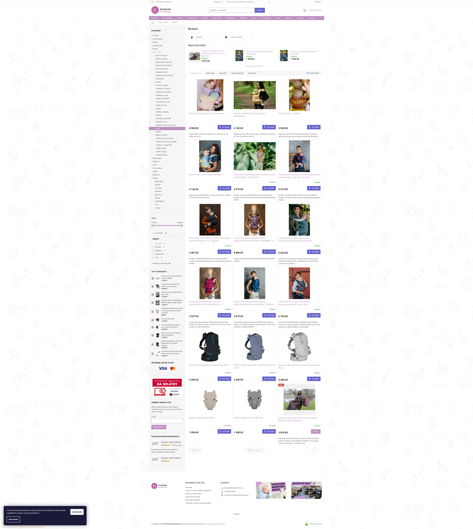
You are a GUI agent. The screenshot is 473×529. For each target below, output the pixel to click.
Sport (155, 165)
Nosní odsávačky (162, 69)
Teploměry (160, 79)
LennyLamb (161, 254)
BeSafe (159, 247)
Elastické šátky (161, 155)
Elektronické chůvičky (164, 62)
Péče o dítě (157, 52)
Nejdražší (222, 73)
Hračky (155, 42)
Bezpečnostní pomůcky (164, 75)
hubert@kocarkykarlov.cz (233, 488)
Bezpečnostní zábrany (164, 65)
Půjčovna (156, 175)
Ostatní (158, 108)
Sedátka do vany (162, 95)
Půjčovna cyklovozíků (193, 494)
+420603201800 (230, 491)
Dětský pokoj (157, 45)
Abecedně (252, 73)
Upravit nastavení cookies (215, 524)
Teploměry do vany (163, 102)
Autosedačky (157, 39)
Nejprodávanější (237, 73)
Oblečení (156, 161)
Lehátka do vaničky (163, 88)
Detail (316, 432)
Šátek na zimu (161, 151)
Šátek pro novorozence (165, 138)
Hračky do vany (161, 105)
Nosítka (158, 131)
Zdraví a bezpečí (161, 55)
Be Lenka (160, 243)
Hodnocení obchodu (192, 497)
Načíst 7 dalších (254, 450)
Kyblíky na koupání (162, 98)
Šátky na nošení (161, 135)
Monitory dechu (161, 59)
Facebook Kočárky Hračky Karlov (236, 495)
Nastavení (13, 519)
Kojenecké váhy (161, 72)
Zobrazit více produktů (253, 66)
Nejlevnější (210, 73)
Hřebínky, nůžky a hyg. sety (166, 125)
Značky (155, 178)
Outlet (155, 171)
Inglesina (160, 250)
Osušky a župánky (162, 112)
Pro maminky (157, 168)
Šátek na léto (161, 148)
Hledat (260, 10)
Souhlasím (77, 512)
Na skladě (161, 233)
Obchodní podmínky (192, 500)
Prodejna (217, 2)
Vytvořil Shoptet (316, 524)
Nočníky (159, 115)
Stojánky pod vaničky (163, 92)
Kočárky (156, 35)
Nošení (157, 128)
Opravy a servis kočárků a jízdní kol (240, 2)
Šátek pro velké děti (163, 145)
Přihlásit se (158, 427)
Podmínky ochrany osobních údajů (197, 503)
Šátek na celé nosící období (166, 142)
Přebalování (157, 158)
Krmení (155, 49)
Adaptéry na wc (161, 122)
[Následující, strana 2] (314, 450)
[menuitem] (154, 18)
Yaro (158, 257)
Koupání (158, 82)
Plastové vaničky (162, 85)
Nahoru (195, 450)
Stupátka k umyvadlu (163, 118)
